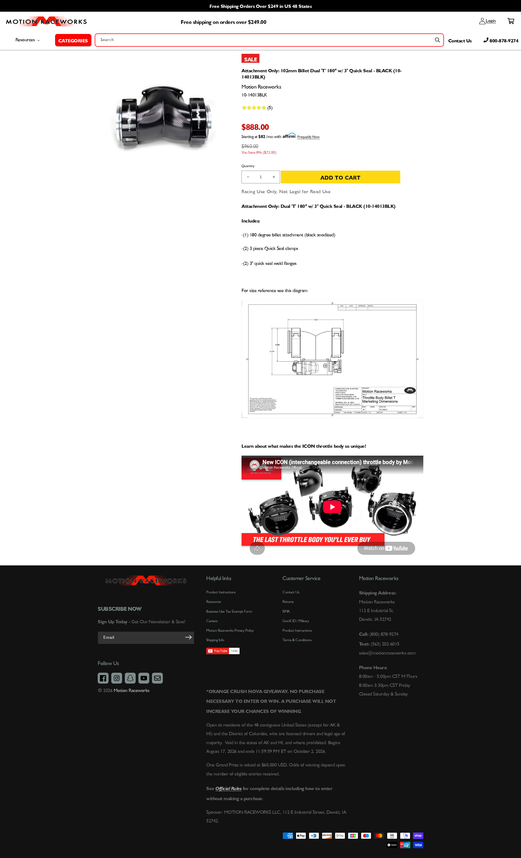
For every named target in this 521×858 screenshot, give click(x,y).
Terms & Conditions (296, 640)
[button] (73, 40)
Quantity (248, 166)
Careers (212, 621)
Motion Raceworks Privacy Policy (230, 630)
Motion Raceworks (132, 690)
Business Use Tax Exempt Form (229, 611)
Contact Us (460, 40)
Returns (288, 602)
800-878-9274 (503, 40)
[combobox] (269, 40)
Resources (213, 602)
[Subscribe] (188, 637)
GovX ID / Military (295, 621)
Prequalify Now (308, 137)
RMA (286, 611)
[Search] (437, 40)
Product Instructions (297, 630)
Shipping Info (215, 640)
